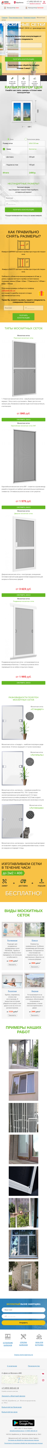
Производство (34, 1366)
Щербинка (19, 2)
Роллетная (12, 991)
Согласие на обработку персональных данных (23, 1440)
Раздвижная (12, 940)
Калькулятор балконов (12, 1407)
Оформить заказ (23, 419)
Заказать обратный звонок (13, 1396)
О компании (12, 1366)
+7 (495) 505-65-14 (34, 2)
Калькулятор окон (9, 1412)
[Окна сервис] (6, 2)
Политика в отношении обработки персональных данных (23, 1443)
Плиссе (35, 940)
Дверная (34, 991)
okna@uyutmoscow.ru (17, 1431)
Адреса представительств (23, 1355)
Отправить (23, 1323)
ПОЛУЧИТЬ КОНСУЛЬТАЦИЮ (23, 59)
